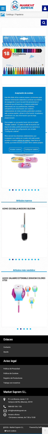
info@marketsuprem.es (17, 411)
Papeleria (19, 14)
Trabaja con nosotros (11, 383)
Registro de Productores (12, 378)
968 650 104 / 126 (15, 406)
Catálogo (10, 14)
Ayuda (5, 352)
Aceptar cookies (15, 149)
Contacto (7, 347)
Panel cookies (11, 431)
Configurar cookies (31, 149)
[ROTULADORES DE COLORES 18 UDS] (24, 55)
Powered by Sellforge (37, 427)
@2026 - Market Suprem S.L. (13, 427)
